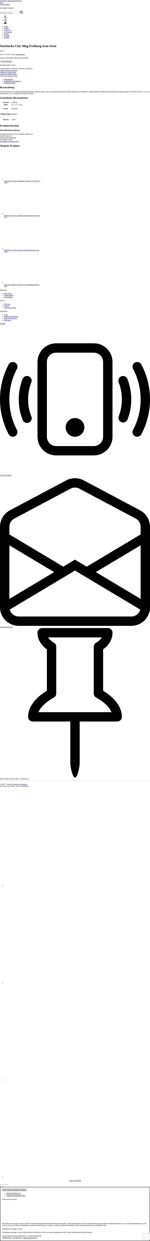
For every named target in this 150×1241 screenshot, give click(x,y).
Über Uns (7, 304)
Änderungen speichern (29, 1238)
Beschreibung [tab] (8, 79)
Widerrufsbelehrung (10, 318)
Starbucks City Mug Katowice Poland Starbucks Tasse (21, 250)
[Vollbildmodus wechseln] (3, 1184)
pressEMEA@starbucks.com (9, 141)
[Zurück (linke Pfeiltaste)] (1, 1186)
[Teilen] (5, 1184)
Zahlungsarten (8, 295)
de (1, 3)
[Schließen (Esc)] (7, 1184)
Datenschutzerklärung (11, 316)
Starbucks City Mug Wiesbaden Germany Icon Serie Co (22, 181)
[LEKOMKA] (5, 4)
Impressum (7, 320)
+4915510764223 (6, 475)
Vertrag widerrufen (10, 308)
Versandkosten (20, 54)
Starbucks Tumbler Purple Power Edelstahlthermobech (21, 285)
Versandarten (8, 297)
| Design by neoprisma (20, 784)
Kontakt (6, 306)
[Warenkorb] (5, 23)
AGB (6, 315)
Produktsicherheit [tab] (9, 83)
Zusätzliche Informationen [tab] (12, 81)
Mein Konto (8, 293)
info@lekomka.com (6, 627)
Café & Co (28, 68)
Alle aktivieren (7, 1238)
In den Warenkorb (6, 61)
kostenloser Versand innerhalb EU (11, 1)
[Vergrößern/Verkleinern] (1, 1184)
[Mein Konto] (5, 20)
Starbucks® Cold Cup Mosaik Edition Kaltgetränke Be (22, 216)
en (2, 3)
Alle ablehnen (17, 1238)
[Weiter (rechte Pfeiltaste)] (3, 1186)
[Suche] (21, 12)
